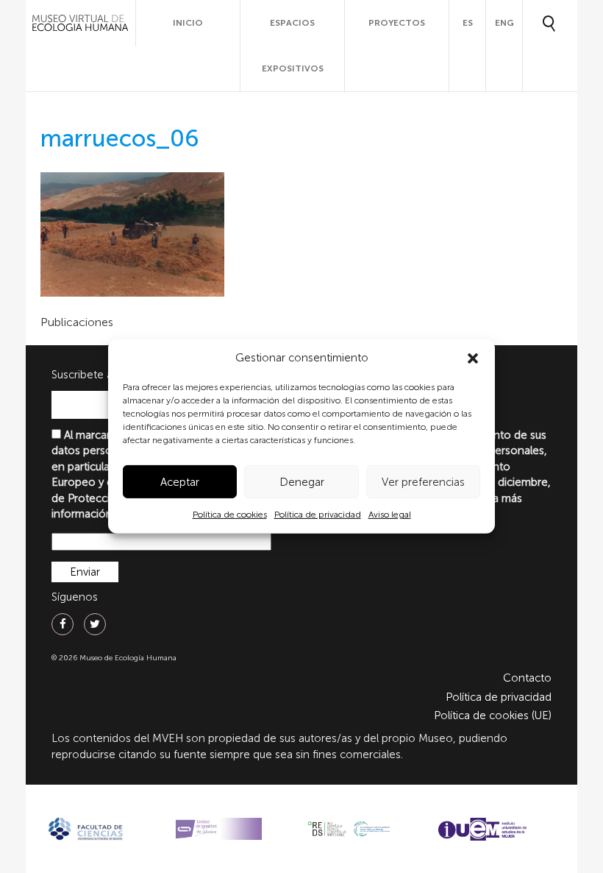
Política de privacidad (317, 514)
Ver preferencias (423, 482)
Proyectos (396, 23)
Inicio (188, 23)
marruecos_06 (119, 138)
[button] (472, 358)
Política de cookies (230, 514)
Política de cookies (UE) (493, 715)
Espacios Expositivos (293, 46)
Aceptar (179, 482)
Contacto (527, 678)
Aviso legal (389, 514)
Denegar (301, 482)
